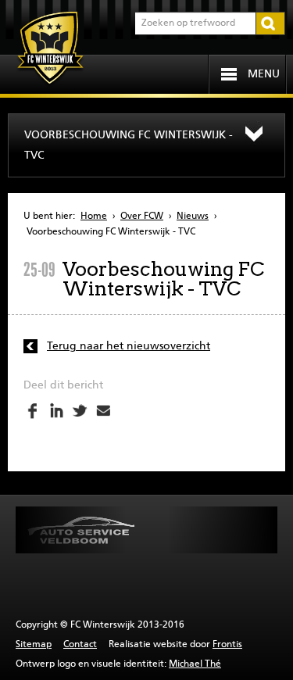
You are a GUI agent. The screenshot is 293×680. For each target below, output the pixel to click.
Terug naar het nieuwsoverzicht (128, 346)
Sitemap (34, 645)
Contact (80, 645)
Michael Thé (195, 664)
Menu (264, 74)
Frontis (227, 645)
